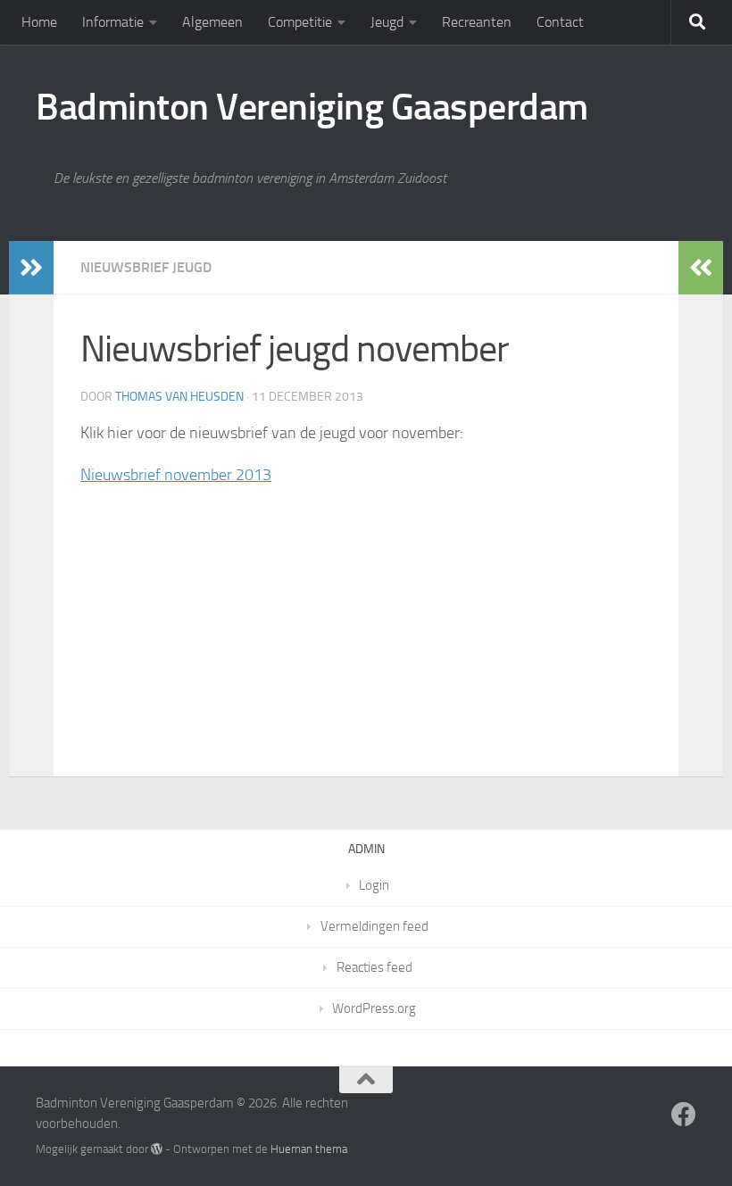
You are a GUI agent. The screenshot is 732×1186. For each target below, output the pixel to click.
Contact (560, 21)
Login (374, 885)
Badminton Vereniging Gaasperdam (312, 107)
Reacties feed (374, 967)
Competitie (300, 21)
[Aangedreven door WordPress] (156, 1149)
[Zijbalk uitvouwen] (31, 267)
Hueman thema (308, 1149)
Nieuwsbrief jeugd (146, 267)
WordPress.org (374, 1008)
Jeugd (386, 21)
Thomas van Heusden (179, 396)
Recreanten (477, 21)
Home (39, 21)
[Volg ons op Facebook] (683, 1114)
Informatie (113, 21)
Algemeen (212, 21)
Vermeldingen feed (374, 926)
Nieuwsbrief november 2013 (175, 475)
